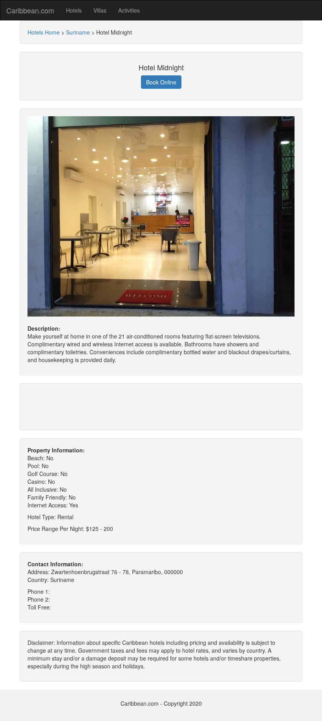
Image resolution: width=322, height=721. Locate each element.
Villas (99, 10)
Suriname (78, 32)
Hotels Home (43, 32)
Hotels (74, 10)
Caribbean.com (30, 10)
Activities (129, 10)
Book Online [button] (161, 82)
